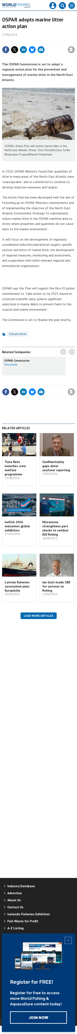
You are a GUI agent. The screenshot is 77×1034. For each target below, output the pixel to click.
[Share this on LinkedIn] (23, 49)
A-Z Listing (15, 928)
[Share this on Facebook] (5, 49)
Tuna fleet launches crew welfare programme (15, 468)
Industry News (17, 334)
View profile (10, 364)
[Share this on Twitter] (14, 49)
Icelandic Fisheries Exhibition (28, 914)
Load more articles (38, 616)
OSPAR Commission (17, 360)
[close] (74, 41)
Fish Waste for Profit (22, 921)
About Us (14, 900)
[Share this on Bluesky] (32, 49)
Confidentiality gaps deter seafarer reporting (56, 466)
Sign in (22, 41)
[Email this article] (41, 49)
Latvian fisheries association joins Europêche (17, 586)
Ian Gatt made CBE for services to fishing (56, 586)
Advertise (14, 893)
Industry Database (21, 886)
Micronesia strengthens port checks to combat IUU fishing (55, 528)
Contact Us (15, 907)
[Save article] (71, 49)
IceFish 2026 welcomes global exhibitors (17, 526)
